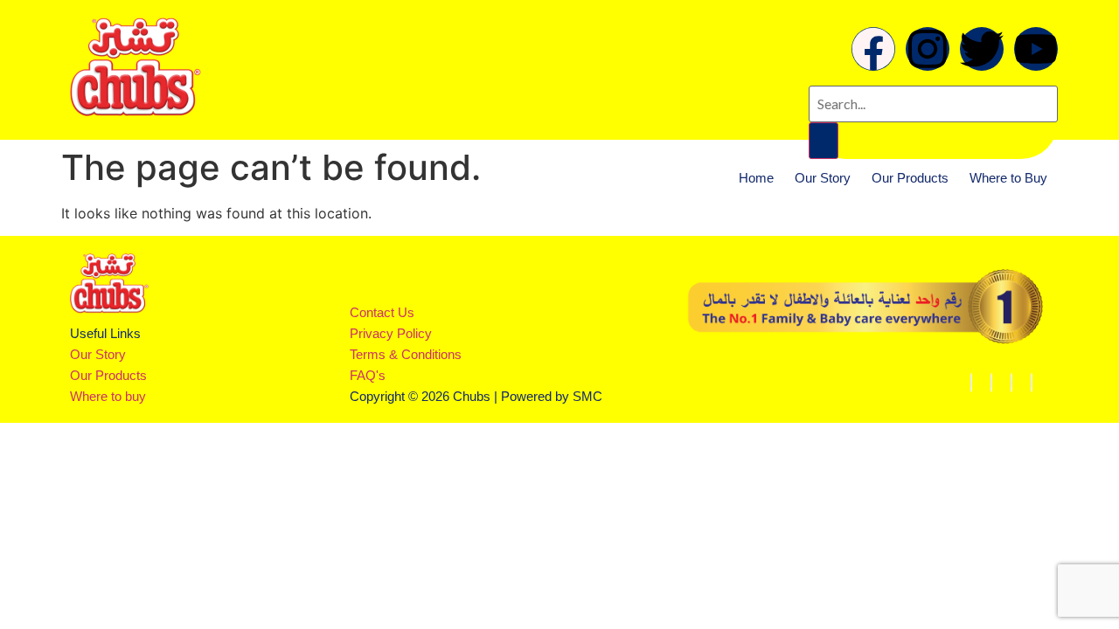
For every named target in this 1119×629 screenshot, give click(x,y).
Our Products (910, 177)
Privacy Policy (391, 333)
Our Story (823, 177)
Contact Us (382, 312)
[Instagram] (927, 49)
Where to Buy (1008, 177)
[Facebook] (873, 49)
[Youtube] (1036, 49)
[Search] (823, 140)
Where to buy (108, 396)
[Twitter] (1031, 382)
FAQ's (368, 375)
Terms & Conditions (406, 354)
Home (756, 177)
